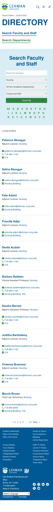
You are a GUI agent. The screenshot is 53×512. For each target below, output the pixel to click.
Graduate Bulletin (9, 451)
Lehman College (7, 15)
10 (30, 421)
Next (35, 421)
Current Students (9, 445)
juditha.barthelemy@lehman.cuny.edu (23, 345)
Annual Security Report (41, 453)
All (8, 108)
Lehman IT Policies (39, 448)
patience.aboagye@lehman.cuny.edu (23, 150)
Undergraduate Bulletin (11, 453)
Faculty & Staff (21, 15)
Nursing (23, 143)
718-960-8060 (11, 407)
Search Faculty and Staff (19, 33)
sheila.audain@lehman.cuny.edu (21, 258)
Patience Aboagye (13, 140)
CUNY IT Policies (39, 445)
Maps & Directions (11, 488)
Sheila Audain (11, 247)
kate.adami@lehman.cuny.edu (20, 206)
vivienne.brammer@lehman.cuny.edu (23, 375)
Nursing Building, (12, 183)
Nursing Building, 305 (15, 293)
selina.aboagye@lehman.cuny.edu (22, 180)
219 (6, 157)
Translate (22, 496)
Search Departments (16, 40)
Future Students (8, 448)
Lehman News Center (40, 440)
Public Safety (37, 462)
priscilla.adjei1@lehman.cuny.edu (21, 232)
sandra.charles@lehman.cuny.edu (21, 316)
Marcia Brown (11, 393)
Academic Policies (9, 456)
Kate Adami (9, 195)
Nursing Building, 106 (15, 410)
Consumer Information (40, 451)
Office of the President (11, 434)
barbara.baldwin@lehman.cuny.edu (22, 287)
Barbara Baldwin (13, 276)
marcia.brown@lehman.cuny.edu (21, 404)
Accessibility (7, 459)
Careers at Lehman (39, 431)
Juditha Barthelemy (14, 335)
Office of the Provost (10, 437)
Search (32, 100)
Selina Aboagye (12, 169)
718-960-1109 (11, 154)
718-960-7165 (11, 290)
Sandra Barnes (11, 306)
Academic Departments (11, 431)
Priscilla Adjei (11, 221)
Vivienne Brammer (14, 364)
